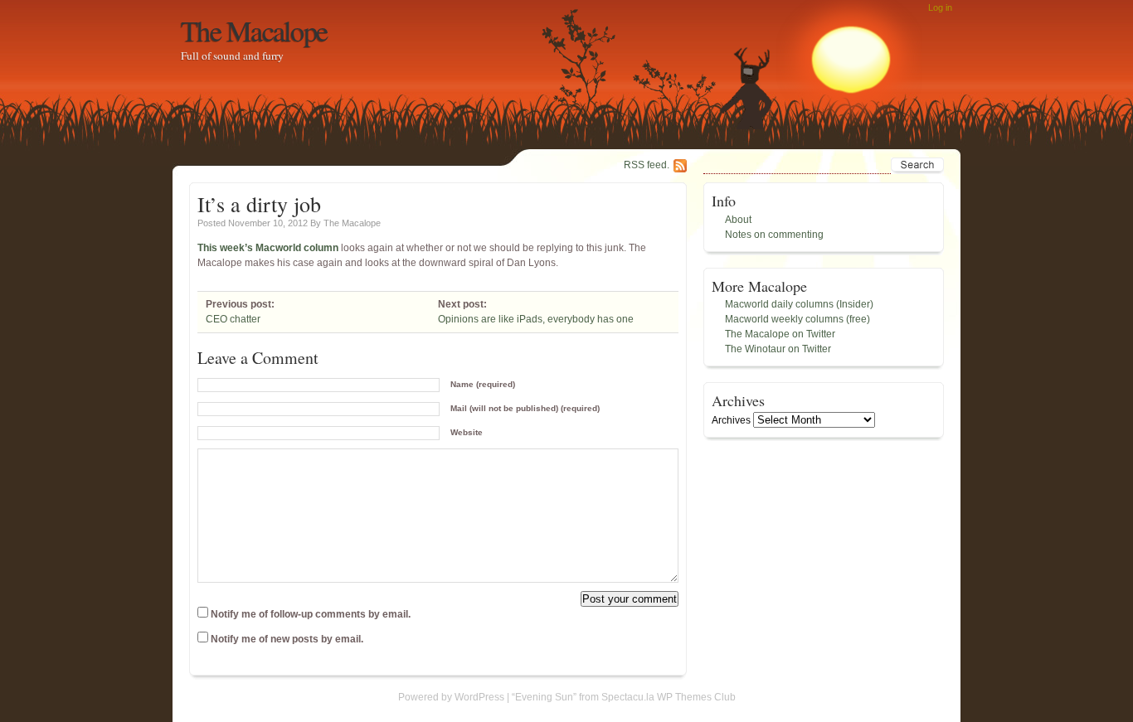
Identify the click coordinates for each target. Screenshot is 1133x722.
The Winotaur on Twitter (778, 349)
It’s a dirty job (259, 204)
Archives (731, 420)
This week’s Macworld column (267, 248)
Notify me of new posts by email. (287, 639)
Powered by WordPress (451, 697)
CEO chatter (233, 319)
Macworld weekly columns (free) (797, 319)
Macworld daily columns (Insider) (799, 304)
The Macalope (254, 30)
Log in (940, 7)
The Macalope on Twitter (780, 334)
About (738, 219)
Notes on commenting (774, 234)
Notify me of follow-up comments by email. (311, 614)
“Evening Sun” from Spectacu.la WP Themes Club (624, 697)
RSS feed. (646, 165)
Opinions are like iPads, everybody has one (536, 319)
